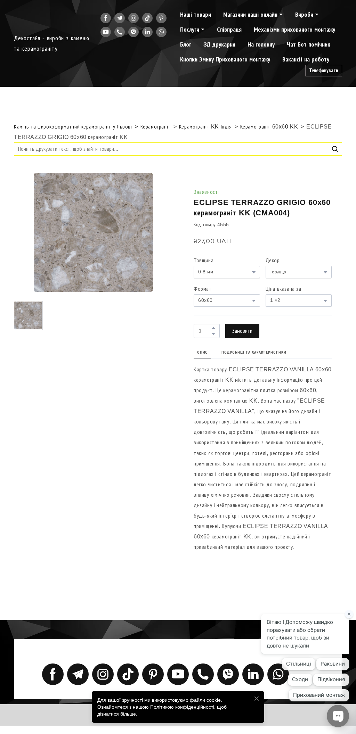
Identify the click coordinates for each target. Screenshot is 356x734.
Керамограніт (155, 127)
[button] (105, 18)
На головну (261, 44)
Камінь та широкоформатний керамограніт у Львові (73, 127)
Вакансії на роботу (305, 59)
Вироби (304, 14)
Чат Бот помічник (308, 44)
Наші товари (195, 14)
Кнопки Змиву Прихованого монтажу (225, 59)
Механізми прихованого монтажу (294, 29)
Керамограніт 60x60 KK (269, 127)
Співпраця (229, 29)
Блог (185, 44)
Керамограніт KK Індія (205, 127)
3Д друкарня (219, 44)
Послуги (189, 29)
